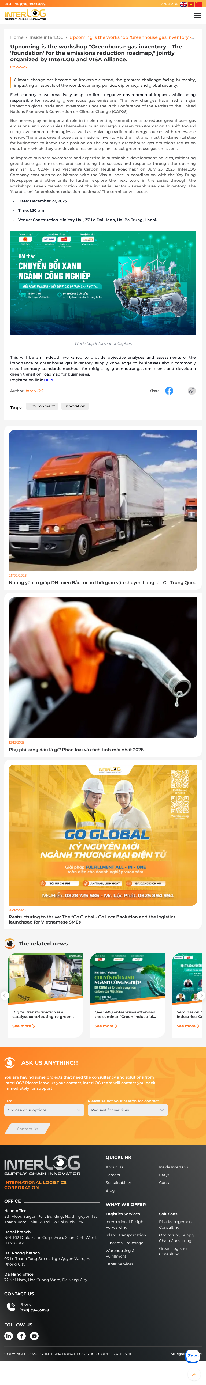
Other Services (119, 1264)
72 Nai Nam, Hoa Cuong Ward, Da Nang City (45, 1279)
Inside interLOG (47, 37)
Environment (42, 406)
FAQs (164, 1174)
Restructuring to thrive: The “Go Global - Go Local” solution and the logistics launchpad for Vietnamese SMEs (92, 919)
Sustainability (118, 1182)
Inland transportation (126, 1235)
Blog (110, 1190)
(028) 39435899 (33, 4)
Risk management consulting (176, 1224)
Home (17, 37)
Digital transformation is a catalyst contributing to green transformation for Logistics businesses (42, 1014)
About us (114, 1167)
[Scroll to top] (194, 1374)
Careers (113, 1174)
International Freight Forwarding (125, 1224)
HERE (49, 379)
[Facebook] (21, 1336)
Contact (166, 1182)
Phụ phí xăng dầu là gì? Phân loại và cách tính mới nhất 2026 (76, 749)
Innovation (75, 406)
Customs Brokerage (124, 1242)
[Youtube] (34, 1336)
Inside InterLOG (173, 1167)
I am (8, 1101)
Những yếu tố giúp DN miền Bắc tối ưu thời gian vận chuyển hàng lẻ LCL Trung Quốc (102, 582)
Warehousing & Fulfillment (120, 1253)
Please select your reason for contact (123, 1101)
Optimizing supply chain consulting (176, 1238)
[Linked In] (8, 1336)
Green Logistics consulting (173, 1251)
